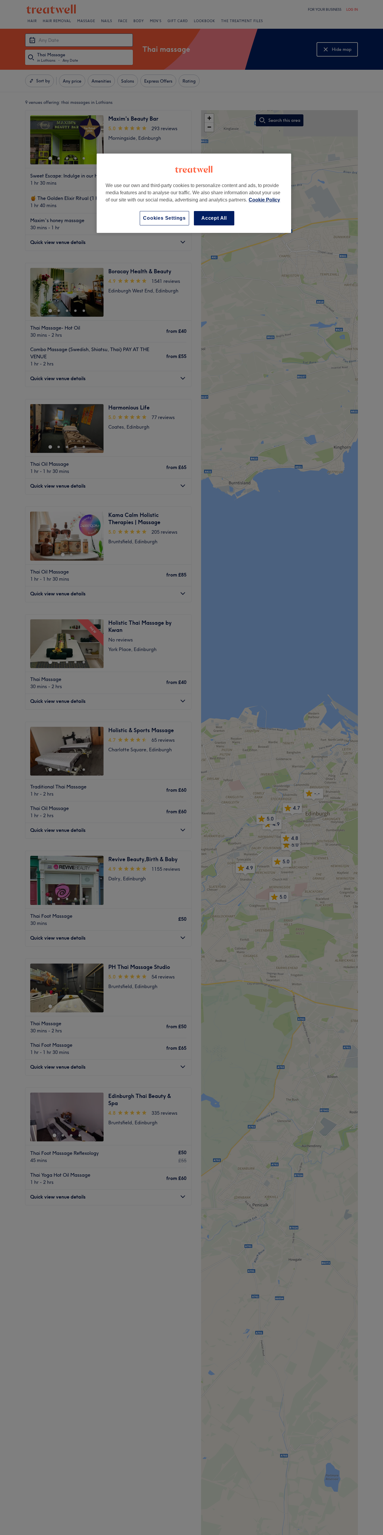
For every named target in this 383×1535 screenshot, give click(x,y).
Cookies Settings (164, 218)
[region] (194, 193)
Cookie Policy (264, 199)
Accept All (214, 218)
